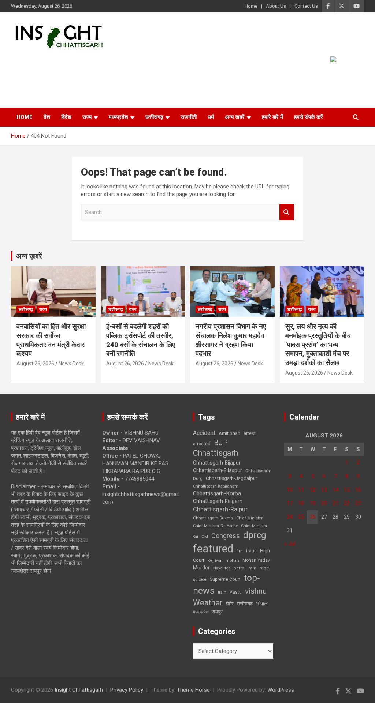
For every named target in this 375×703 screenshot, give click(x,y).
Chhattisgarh (215, 453)
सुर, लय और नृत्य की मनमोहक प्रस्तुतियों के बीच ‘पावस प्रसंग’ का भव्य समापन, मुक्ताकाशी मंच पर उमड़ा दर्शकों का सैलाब (318, 344)
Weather (207, 602)
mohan (232, 560)
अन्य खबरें (235, 117)
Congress (225, 536)
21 (335, 503)
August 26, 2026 (35, 363)
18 (301, 503)
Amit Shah (229, 433)
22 (347, 503)
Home (251, 6)
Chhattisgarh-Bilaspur (217, 470)
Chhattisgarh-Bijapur (217, 463)
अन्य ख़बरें (29, 256)
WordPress (280, 690)
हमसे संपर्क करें (308, 117)
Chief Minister (249, 518)
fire (239, 550)
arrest (250, 433)
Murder (201, 567)
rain (252, 568)
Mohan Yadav (256, 560)
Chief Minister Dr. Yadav (215, 525)
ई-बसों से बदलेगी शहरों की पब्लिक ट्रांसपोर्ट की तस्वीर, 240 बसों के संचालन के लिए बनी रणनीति (140, 340)
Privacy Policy (126, 690)
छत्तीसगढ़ (154, 117)
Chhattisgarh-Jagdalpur (231, 478)
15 (347, 489)
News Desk (71, 363)
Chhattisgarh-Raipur (220, 509)
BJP (221, 442)
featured (213, 548)
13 (324, 489)
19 (313, 503)
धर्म (211, 117)
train (222, 592)
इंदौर (230, 603)
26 (313, 517)
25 (301, 517)
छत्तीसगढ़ (245, 603)
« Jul (289, 544)
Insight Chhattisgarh (79, 690)
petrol (239, 568)
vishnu (256, 591)
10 (290, 489)
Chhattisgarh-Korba (217, 493)
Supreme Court (225, 579)
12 (313, 489)
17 (290, 503)
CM (204, 536)
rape (264, 568)
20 (324, 503)
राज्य (87, 117)
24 (290, 517)
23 (358, 503)
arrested (202, 443)
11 (301, 489)
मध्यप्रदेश (118, 117)
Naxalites (221, 568)
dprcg (254, 535)
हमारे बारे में (272, 117)
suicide (200, 579)
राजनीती (189, 117)
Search (286, 212)
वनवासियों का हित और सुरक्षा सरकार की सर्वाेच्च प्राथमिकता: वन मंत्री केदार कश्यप (51, 340)
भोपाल (262, 603)
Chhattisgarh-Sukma (213, 518)
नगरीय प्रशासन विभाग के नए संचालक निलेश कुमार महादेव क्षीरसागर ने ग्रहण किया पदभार (231, 340)
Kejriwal (215, 560)
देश (47, 117)
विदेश (66, 117)
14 (335, 489)
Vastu (236, 592)
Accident (204, 432)
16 (358, 489)
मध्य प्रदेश (200, 612)
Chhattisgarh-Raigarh (217, 501)
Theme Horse (193, 690)
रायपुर (217, 611)
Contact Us (306, 6)
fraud (251, 550)
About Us (276, 6)
